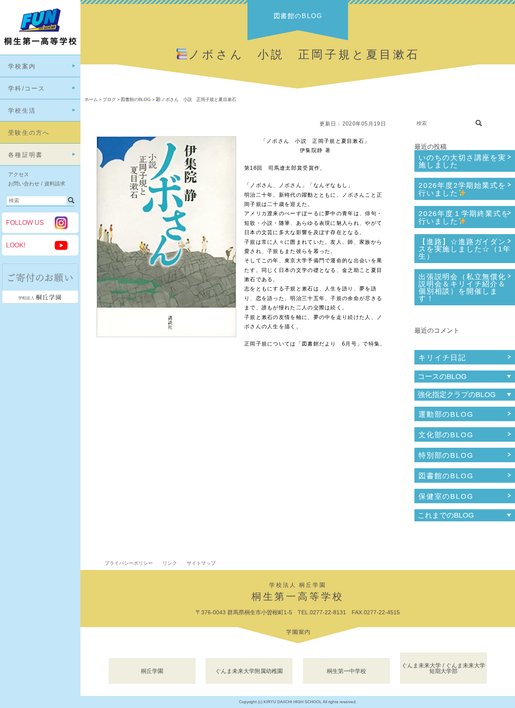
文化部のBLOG (445, 435)
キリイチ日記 (442, 358)
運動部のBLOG (445, 414)
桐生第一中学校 (346, 671)
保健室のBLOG (445, 496)
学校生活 (22, 110)
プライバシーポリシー (129, 563)
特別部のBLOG (445, 455)
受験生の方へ (29, 132)
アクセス (18, 174)
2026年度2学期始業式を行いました (462, 189)
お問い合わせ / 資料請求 (36, 183)
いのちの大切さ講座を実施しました (462, 161)
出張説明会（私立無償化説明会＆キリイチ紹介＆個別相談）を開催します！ (462, 288)
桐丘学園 (152, 671)
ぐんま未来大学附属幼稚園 (249, 671)
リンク (170, 563)
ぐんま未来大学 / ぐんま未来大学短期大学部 (443, 668)
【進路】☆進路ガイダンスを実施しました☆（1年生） (464, 249)
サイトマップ (201, 563)
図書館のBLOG (445, 476)
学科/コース (26, 88)
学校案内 (22, 66)
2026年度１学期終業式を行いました (463, 217)
